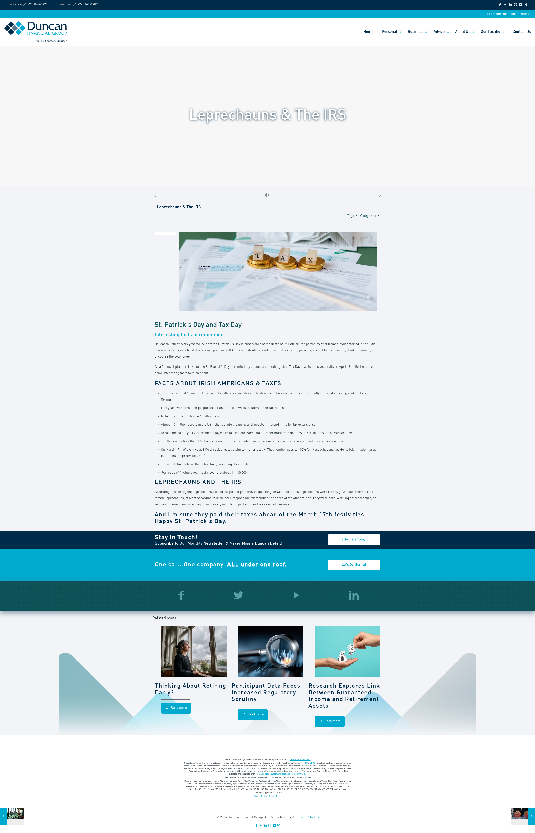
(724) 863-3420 (36, 4)
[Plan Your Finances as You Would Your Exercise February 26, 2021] (12, 816)
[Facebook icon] (499, 4)
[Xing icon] (525, 4)
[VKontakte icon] (520, 4)
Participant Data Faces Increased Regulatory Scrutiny (266, 692)
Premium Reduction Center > (508, 14)
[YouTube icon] (505, 4)
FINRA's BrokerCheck (300, 759)
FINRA (305, 763)
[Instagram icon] (515, 4)
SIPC (312, 763)
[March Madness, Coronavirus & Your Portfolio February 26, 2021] (523, 816)
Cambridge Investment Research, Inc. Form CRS (282, 774)
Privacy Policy (260, 796)
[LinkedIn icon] (510, 4)
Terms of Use (275, 796)
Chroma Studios (307, 817)
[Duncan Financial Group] (35, 31)
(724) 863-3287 (87, 4)
